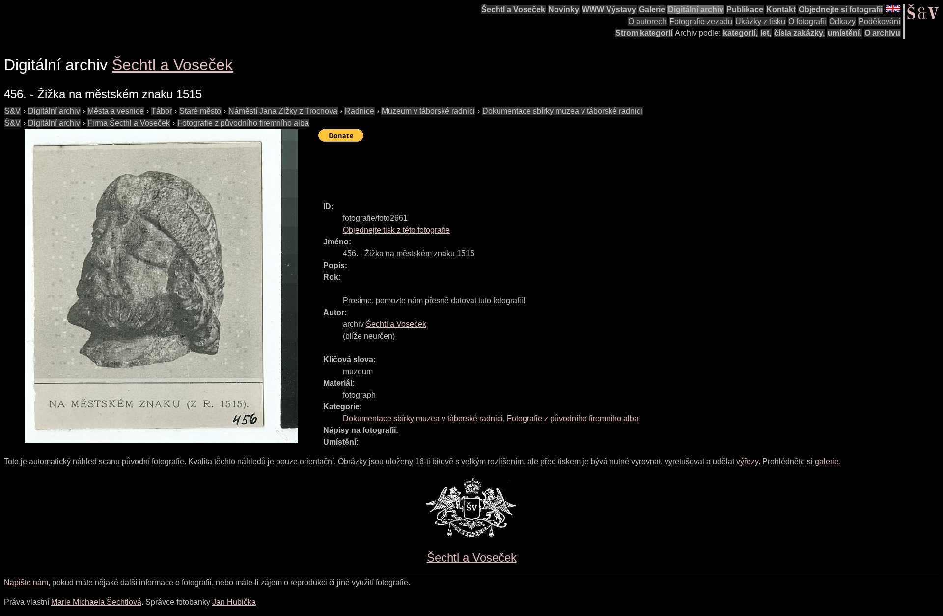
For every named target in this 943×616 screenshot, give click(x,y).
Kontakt (781, 9)
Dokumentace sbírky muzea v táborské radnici (562, 111)
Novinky (563, 9)
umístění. (844, 33)
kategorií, (740, 33)
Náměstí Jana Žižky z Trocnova (282, 111)
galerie (827, 461)
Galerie (652, 9)
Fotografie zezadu (700, 21)
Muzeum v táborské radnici (428, 111)
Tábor (161, 111)
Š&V (12, 111)
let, (765, 33)
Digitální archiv (695, 9)
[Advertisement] (497, 167)
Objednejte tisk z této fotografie (396, 230)
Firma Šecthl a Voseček (128, 123)
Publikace (744, 9)
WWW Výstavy (609, 9)
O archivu (882, 33)
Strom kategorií (643, 33)
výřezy (747, 461)
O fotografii (807, 21)
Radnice (359, 111)
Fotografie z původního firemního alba (243, 123)
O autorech (647, 21)
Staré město (200, 111)
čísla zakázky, (799, 33)
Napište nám (26, 582)
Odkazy (842, 21)
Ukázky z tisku (760, 21)
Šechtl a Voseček (513, 9)
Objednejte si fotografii (841, 9)
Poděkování (879, 21)
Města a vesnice (115, 111)
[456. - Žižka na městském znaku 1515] (161, 286)
